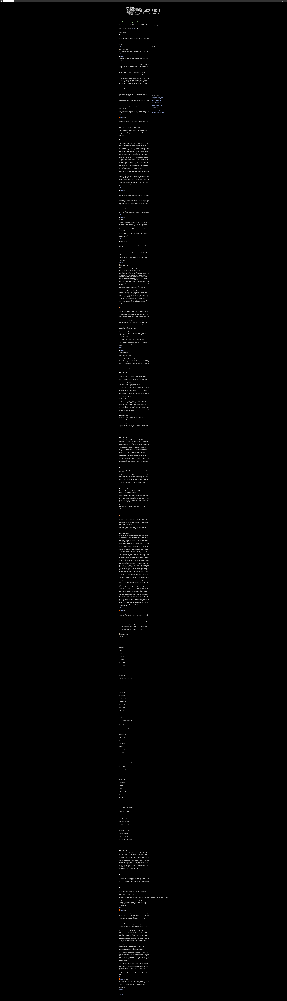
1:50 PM (120, 347)
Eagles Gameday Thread (157, 104)
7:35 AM (120, 187)
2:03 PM (120, 412)
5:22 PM (120, 46)
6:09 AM (120, 238)
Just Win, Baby (155, 107)
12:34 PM (121, 884)
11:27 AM (121, 871)
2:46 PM (120, 214)
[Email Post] (137, 28)
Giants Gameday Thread (157, 102)
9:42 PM (120, 53)
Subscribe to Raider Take (157, 21)
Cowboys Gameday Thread (157, 97)
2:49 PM (120, 485)
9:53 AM (120, 847)
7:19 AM (120, 607)
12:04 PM (121, 262)
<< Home (121, 994)
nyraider (122, 56)
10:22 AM (121, 989)
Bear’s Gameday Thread (157, 110)
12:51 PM (121, 907)
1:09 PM (133, 28)
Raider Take (122, 979)
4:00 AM (120, 114)
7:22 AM (120, 631)
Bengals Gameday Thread (157, 98)
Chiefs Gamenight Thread (157, 100)
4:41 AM (120, 530)
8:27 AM (120, 976)
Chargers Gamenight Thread (158, 112)
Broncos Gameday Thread (157, 105)
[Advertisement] (156, 70)
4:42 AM (120, 137)
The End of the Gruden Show (158, 109)
